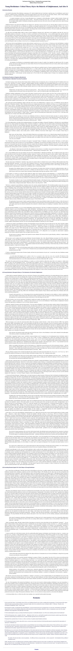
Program (36, 649)
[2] (35, 47)
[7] (9, 530)
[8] (27, 554)
